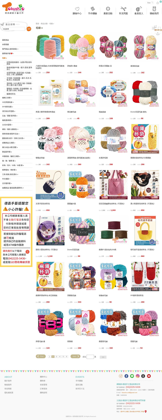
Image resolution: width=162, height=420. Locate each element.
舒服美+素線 (72, 66)
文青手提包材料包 (43, 204)
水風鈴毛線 (103, 158)
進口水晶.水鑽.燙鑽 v (10, 147)
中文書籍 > (6, 179)
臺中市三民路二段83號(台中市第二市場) (132, 411)
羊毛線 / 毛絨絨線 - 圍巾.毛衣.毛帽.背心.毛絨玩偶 (19, 79)
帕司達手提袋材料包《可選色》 (142, 250)
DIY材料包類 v (7, 107)
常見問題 (123, 13)
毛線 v (4, 58)
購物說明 (43, 393)
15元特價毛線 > (8, 102)
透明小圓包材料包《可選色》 (47, 250)
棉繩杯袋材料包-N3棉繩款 (140, 158)
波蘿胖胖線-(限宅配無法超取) (78, 158)
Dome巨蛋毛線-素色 (138, 112)
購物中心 (77, 13)
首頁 (37, 24)
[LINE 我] (132, 376)
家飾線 (70, 341)
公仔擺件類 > (7, 183)
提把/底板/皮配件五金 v (10, 134)
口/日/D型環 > (7, 125)
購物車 (42, 381)
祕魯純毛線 (103, 295)
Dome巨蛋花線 (73, 250)
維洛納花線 (134, 66)
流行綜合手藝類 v (8, 111)
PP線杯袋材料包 (136, 295)
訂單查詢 (43, 389)
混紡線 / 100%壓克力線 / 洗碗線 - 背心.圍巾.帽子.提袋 (19, 84)
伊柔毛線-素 (40, 341)
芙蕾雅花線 (71, 295)
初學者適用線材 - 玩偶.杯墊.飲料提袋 (19, 63)
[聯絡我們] (121, 376)
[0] (158, 3)
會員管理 (43, 385)
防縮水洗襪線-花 (105, 66)
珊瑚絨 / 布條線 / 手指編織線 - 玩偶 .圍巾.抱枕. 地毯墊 (19, 89)
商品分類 (44, 24)
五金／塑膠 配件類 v (9, 116)
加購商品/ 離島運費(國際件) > (13, 188)
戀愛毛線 (134, 341)
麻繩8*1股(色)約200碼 (107, 250)
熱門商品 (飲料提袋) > (10, 49)
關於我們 (7, 381)
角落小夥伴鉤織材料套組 (45, 112)
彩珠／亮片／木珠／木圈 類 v (13, 165)
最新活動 (108, 13)
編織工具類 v (7, 98)
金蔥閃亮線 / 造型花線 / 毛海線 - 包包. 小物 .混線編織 (19, 74)
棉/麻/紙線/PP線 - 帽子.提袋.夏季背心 (19, 68)
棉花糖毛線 (71, 112)
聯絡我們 (154, 13)
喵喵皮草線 (40, 158)
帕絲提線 (102, 112)
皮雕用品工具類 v (8, 143)
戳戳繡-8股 (71, 204)
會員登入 (138, 13)
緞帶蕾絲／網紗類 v (9, 170)
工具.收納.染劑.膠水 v (10, 174)
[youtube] (149, 376)
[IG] (138, 376)
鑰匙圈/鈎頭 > (7, 120)
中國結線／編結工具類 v (11, 156)
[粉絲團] (126, 376)
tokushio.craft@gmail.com (129, 392)
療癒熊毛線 (103, 341)
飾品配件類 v (7, 152)
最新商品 (5, 40)
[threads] (143, 376)
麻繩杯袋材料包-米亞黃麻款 (46, 295)
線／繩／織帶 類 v (9, 161)
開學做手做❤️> (8, 53)
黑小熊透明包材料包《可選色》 (142, 204)
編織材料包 (11, 94)
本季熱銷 (5, 44)
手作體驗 (92, 13)
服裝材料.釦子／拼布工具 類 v (13, 138)
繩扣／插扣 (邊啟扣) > (10, 129)
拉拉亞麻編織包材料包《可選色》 (112, 204)
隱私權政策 (8, 393)
